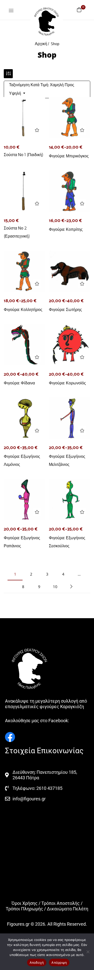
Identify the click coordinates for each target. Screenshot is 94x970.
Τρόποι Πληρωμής (24, 908)
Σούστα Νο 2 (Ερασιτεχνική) (17, 232)
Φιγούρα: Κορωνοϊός (67, 383)
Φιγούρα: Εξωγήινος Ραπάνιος (22, 541)
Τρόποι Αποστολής (60, 903)
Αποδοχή (37, 962)
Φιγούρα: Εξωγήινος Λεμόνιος (22, 460)
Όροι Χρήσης (25, 903)
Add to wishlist (37, 130)
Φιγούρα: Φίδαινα (19, 383)
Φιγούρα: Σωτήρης (65, 309)
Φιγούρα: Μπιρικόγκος (69, 156)
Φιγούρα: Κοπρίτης (66, 229)
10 (55, 586)
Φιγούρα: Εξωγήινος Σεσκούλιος (67, 541)
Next (71, 586)
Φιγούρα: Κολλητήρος (23, 309)
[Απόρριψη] (87, 951)
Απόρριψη (59, 962)
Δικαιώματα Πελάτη (67, 908)
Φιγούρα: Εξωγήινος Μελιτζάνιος (67, 460)
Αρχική (41, 44)
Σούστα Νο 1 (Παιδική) (23, 154)
